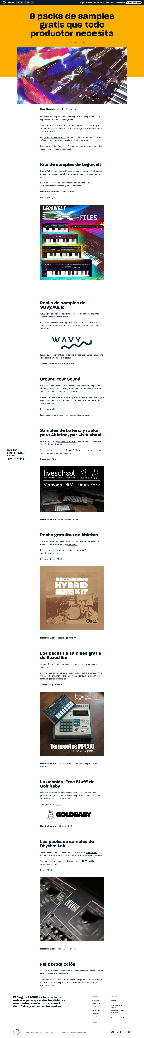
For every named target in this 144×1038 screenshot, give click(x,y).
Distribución (96, 1003)
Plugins (82, 3)
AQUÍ (59, 197)
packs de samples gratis (55, 137)
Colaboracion (120, 3)
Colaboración (96, 1010)
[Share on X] (67, 109)
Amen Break (91, 852)
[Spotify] (112, 1032)
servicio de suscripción (53, 322)
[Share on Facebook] (62, 109)
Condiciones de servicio (78, 1032)
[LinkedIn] (117, 1032)
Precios (94, 1022)
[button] (27, 2)
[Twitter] (125, 1032)
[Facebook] (121, 1032)
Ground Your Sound (81, 388)
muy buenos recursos (67, 441)
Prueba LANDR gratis (134, 3)
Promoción (95, 1013)
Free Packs (72, 544)
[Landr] (17, 1032)
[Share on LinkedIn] (71, 109)
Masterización (96, 1000)
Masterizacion (99, 3)
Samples (89, 3)
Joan (62, 43)
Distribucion (109, 3)
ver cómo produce (51, 174)
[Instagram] (129, 1032)
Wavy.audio (45, 314)
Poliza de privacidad (62, 1032)
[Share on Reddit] (75, 109)
